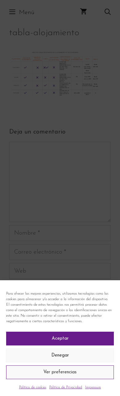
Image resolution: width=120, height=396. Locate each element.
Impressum (93, 387)
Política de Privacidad (65, 387)
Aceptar (60, 338)
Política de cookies (32, 387)
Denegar (60, 355)
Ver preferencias (60, 372)
